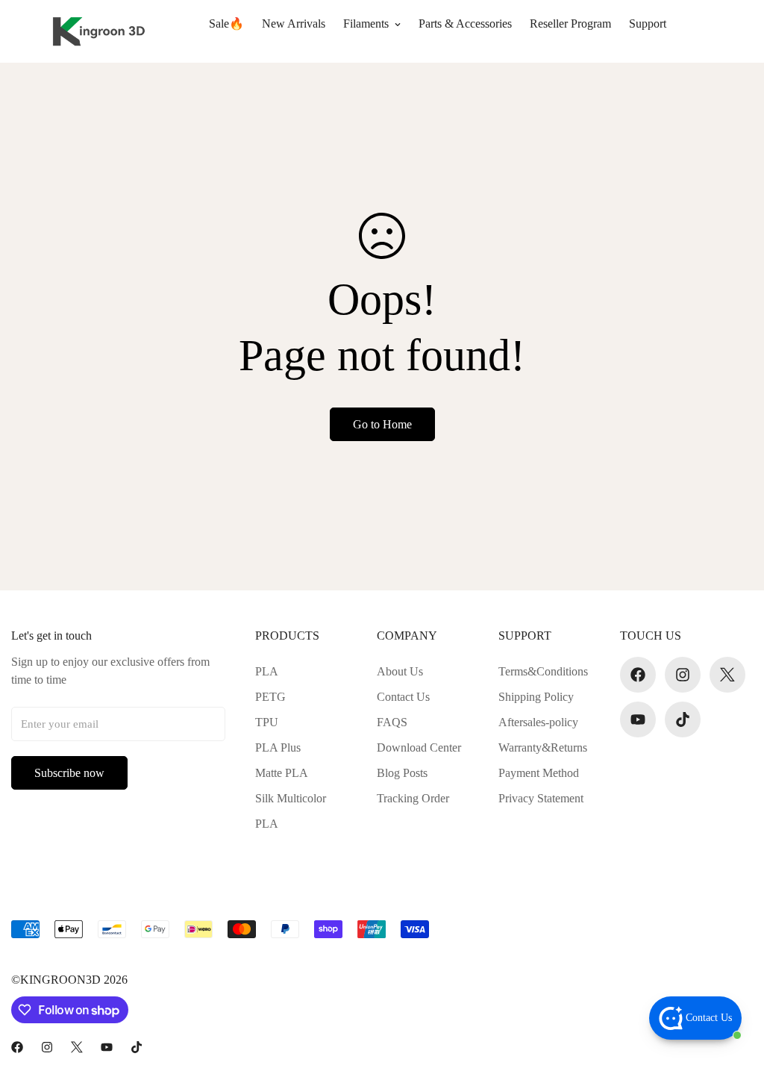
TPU (266, 722)
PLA (266, 671)
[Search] (697, 31)
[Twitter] (727, 675)
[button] (738, 31)
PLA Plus (278, 747)
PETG (270, 696)
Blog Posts (402, 773)
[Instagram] (683, 675)
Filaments (366, 23)
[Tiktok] (683, 719)
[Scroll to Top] (735, 995)
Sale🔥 (226, 23)
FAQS (392, 722)
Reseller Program (570, 23)
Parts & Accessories (465, 23)
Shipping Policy (536, 696)
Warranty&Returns (542, 747)
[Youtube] (638, 719)
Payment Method (538, 773)
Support (647, 23)
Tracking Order (413, 798)
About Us (400, 671)
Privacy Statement (540, 798)
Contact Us (403, 696)
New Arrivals (293, 23)
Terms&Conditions (543, 671)
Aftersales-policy (538, 722)
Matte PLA (281, 773)
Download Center (419, 747)
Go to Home (382, 424)
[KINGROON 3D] (95, 31)
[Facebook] (638, 675)
